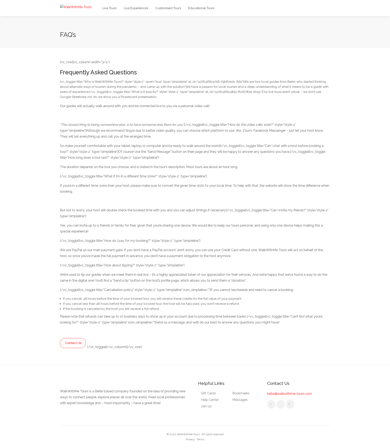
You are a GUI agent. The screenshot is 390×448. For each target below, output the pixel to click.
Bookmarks (240, 393)
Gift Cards (208, 393)
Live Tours (109, 8)
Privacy (190, 439)
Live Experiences (136, 8)
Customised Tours (168, 8)
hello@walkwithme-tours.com (289, 394)
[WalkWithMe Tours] (76, 7)
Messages (240, 400)
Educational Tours (201, 8)
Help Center (210, 400)
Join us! (206, 406)
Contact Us (73, 343)
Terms (200, 439)
